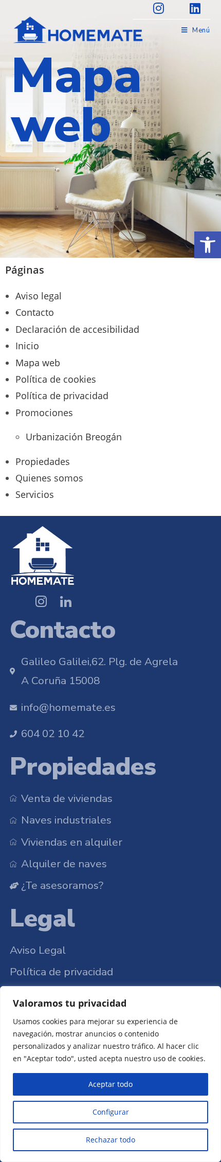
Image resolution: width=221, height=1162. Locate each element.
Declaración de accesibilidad (77, 329)
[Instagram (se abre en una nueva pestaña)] (161, 8)
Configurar (111, 1112)
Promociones (44, 412)
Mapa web (37, 362)
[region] (110, 1074)
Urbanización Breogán (74, 437)
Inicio (27, 345)
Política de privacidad (61, 395)
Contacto (34, 312)
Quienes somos (49, 478)
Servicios (34, 494)
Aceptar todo (110, 1084)
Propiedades (42, 461)
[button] (207, 244)
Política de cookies (55, 379)
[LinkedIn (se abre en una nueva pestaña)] (189, 8)
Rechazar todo (110, 1140)
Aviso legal (38, 296)
